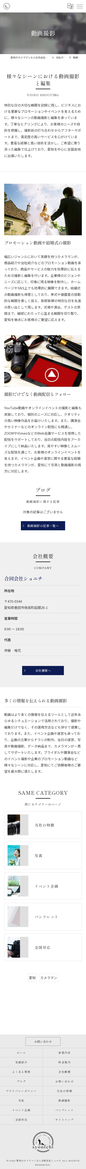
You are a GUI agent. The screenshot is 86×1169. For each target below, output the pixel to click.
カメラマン (48, 977)
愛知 (32, 977)
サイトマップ (64, 1120)
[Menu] (79, 6)
